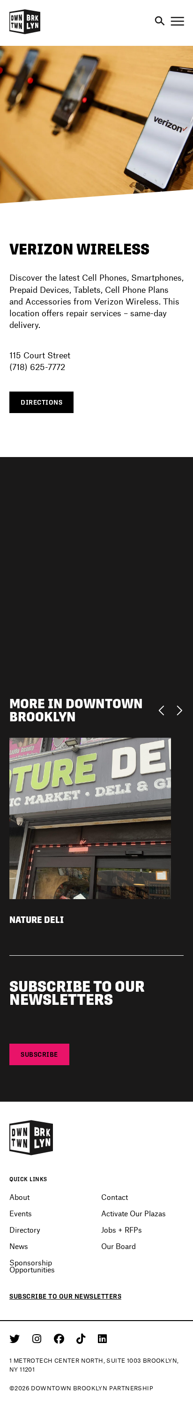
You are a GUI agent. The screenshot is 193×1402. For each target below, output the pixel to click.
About (19, 1196)
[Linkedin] (102, 1338)
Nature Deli (36, 920)
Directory (24, 1229)
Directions (41, 402)
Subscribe (39, 1054)
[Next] (179, 710)
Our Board (118, 1245)
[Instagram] (38, 1338)
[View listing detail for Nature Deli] (90, 817)
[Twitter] (16, 1338)
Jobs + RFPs (121, 1229)
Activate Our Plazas (133, 1213)
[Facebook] (60, 1338)
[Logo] (24, 32)
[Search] (160, 22)
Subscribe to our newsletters (65, 1296)
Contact (114, 1196)
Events (20, 1213)
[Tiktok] (82, 1338)
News (18, 1245)
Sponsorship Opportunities (32, 1266)
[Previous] (163, 710)
